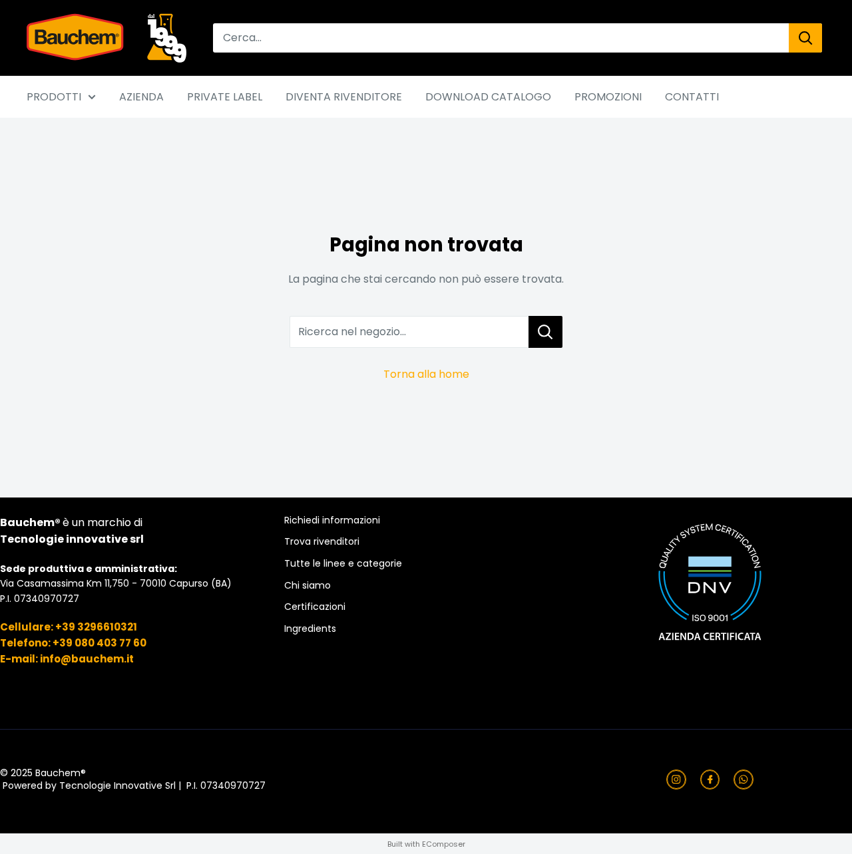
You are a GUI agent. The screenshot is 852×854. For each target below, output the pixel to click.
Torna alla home (426, 374)
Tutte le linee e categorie (343, 563)
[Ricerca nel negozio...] (545, 332)
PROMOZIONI (608, 96)
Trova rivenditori (321, 541)
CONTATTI (692, 96)
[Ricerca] (805, 38)
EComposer (443, 844)
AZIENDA (141, 96)
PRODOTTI (54, 96)
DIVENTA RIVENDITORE (344, 96)
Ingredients (310, 629)
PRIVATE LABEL (224, 96)
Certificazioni (314, 607)
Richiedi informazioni (332, 520)
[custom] (676, 779)
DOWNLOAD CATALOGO (488, 96)
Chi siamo (307, 585)
